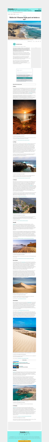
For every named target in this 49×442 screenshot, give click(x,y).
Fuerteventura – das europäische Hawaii (23, 358)
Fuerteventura (29, 302)
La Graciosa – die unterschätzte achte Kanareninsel (24, 416)
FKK (32, 194)
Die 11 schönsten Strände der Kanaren (23, 220)
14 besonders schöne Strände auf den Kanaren (24, 363)
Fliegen (13, 10)
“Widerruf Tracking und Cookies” (24, 79)
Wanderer (18, 138)
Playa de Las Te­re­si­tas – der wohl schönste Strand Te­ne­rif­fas (26, 238)
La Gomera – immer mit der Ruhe (22, 196)
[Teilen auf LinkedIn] (37, 41)
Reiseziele (11, 12)
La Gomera (31, 185)
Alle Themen (17, 14)
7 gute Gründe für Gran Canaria (22, 298)
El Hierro (34, 89)
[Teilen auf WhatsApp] (35, 41)
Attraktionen (19, 10)
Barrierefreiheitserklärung (24, 439)
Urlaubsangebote (29, 10)
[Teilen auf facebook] (31, 41)
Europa (9, 14)
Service (16, 10)
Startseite (9, 12)
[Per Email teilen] (38, 41)
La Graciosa (14, 407)
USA (17, 80)
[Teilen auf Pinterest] (33, 41)
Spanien (14, 14)
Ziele (10, 10)
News (8, 10)
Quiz (22, 10)
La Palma (28, 143)
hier (25, 81)
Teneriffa (14, 224)
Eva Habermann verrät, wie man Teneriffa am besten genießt (26, 258)
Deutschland (25, 10)
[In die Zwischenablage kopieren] (40, 41)
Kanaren (12, 14)
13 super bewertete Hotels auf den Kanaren (23, 310)
